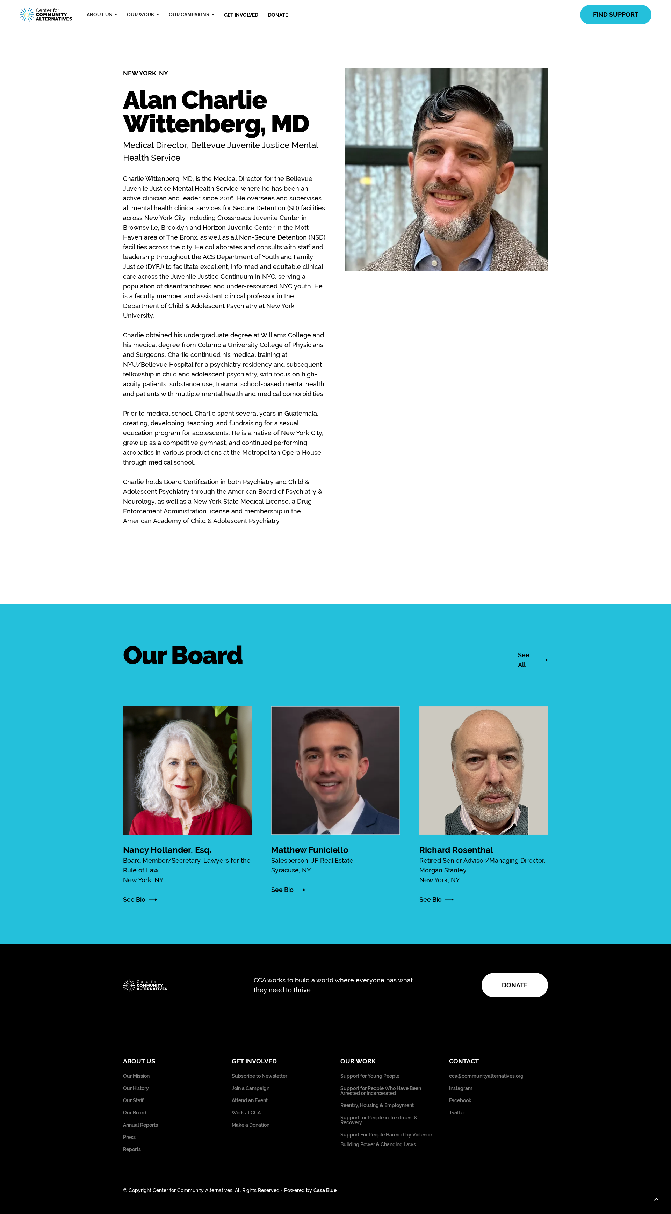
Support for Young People (369, 1076)
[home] (46, 14)
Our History (136, 1088)
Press (129, 1137)
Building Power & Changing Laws (378, 1144)
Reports (132, 1149)
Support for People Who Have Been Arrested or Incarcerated (380, 1091)
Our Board (134, 1113)
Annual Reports (140, 1125)
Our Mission (136, 1076)
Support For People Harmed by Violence (386, 1135)
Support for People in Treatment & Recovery (379, 1120)
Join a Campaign (250, 1088)
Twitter (457, 1113)
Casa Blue (325, 1190)
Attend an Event (250, 1100)
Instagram (460, 1088)
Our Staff (133, 1100)
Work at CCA (246, 1113)
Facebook (460, 1100)
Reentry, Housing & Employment (377, 1105)
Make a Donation (250, 1125)
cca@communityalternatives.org (486, 1076)
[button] (102, 14)
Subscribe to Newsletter (259, 1076)
